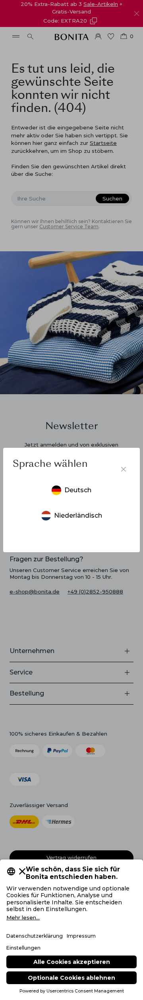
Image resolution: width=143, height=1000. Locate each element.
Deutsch (77, 490)
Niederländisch (78, 515)
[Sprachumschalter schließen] (123, 469)
